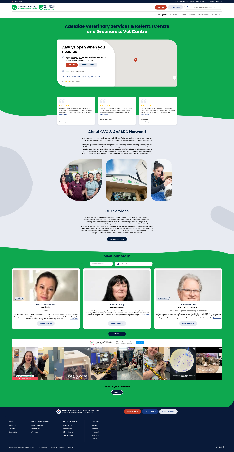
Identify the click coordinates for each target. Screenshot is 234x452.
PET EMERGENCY (132, 411)
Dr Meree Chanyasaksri (46, 305)
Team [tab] (184, 15)
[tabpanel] (117, 212)
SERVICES (95, 422)
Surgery (94, 425)
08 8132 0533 (95, 76)
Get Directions (217, 15)
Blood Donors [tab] (203, 15)
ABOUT (11, 422)
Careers (12, 429)
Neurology (95, 435)
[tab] (217, 15)
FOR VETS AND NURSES (40, 422)
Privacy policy (53, 447)
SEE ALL (117, 334)
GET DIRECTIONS (88, 65)
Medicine (95, 429)
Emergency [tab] (162, 15)
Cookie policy (62, 447)
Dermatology (96, 432)
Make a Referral (46, 323)
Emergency (67, 425)
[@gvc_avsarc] (92, 343)
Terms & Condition (42, 447)
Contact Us (13, 432)
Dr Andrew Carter (188, 305)
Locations (12, 425)
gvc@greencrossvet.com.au (76, 76)
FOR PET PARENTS (70, 422)
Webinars (34, 432)
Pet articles (67, 429)
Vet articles (35, 429)
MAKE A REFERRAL (168, 411)
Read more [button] (63, 115)
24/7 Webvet (68, 435)
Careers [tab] (192, 15)
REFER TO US (175, 7)
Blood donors (68, 432)
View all (94, 439)
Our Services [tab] (174, 15)
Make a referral (37, 425)
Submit (117, 392)
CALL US (161, 7)
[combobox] (203, 7)
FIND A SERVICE (150, 411)
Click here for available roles (214, 1)
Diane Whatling (117, 305)
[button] (135, 60)
